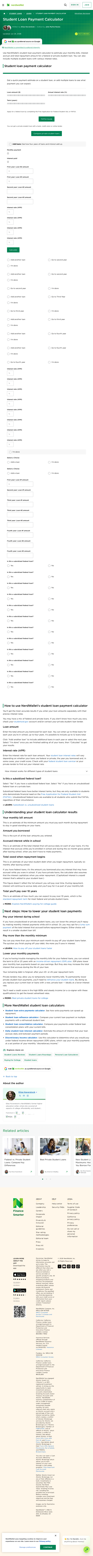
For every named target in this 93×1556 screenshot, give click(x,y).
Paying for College (12, 1060)
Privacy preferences (72, 1224)
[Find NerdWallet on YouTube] (64, 1266)
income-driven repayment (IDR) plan (54, 961)
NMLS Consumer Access (45, 1357)
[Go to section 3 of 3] (50, 1179)
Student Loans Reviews (14, 1055)
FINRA (38, 1428)
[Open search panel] (65, 5)
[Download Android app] (19, 1290)
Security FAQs (58, 1207)
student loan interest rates (63, 755)
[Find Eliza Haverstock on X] (20, 1095)
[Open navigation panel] (3, 5)
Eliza (27, 1092)
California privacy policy (73, 1218)
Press (38, 1242)
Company (40, 1204)
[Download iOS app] (19, 1274)
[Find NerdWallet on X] (59, 1266)
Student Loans (15, 13)
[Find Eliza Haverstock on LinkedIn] (27, 1095)
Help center (57, 1204)
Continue (47, 1547)
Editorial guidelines (40, 1227)
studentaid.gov (21, 721)
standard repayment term (15, 899)
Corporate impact (40, 1215)
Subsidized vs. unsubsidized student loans (33, 805)
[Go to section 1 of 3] (42, 1179)
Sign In (75, 5)
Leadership (41, 1207)
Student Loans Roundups (40, 1055)
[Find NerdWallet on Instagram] (69, 1266)
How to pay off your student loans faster (32, 948)
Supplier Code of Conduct (73, 1208)
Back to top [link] (11, 1076)
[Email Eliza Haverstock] (23, 1095)
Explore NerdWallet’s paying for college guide (34, 904)
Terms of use (72, 1204)
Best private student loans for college (30, 998)
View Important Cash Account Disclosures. (45, 1469)
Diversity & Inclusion (41, 1221)
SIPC (43, 1428)
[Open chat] (86, 1549)
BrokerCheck (41, 1452)
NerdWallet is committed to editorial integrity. (22, 47)
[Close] (90, 1536)
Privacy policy (73, 1213)
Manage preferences (27, 1547)
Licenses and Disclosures (44, 1315)
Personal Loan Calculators (66, 1055)
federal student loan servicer (62, 761)
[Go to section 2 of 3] (46, 1179)
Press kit (39, 1245)
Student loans (30, 1060)
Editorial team (42, 1238)
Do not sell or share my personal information (73, 1232)
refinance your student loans (60, 980)
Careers (39, 1211)
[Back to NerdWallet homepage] (4, 13)
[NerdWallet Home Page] (15, 5)
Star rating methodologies (42, 1233)
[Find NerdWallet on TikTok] (78, 1266)
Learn (28, 13)
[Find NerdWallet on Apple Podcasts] (73, 1266)
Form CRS (40, 1438)
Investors (40, 1249)
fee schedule (49, 1448)
